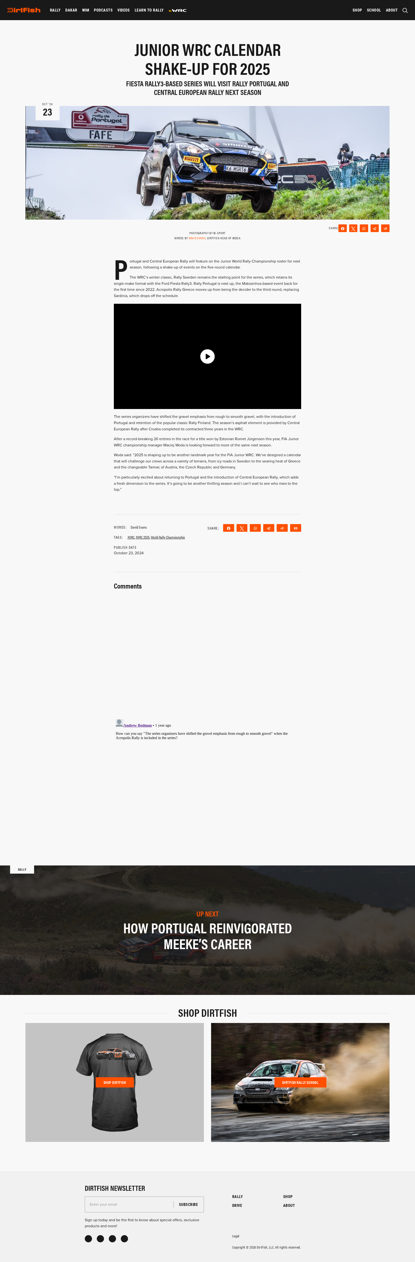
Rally (55, 9)
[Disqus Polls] (207, 651)
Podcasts (103, 9)
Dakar (71, 9)
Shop (357, 9)
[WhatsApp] (364, 228)
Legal (235, 1235)
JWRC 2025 (143, 537)
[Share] (343, 228)
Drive (237, 1205)
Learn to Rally (149, 9)
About (392, 9)
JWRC (131, 537)
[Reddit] (385, 228)
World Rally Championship (168, 537)
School (374, 9)
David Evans (197, 238)
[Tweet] (353, 228)
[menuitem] (55, 10)
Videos (123, 9)
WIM (85, 9)
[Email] (295, 528)
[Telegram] (375, 228)
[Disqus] (207, 777)
